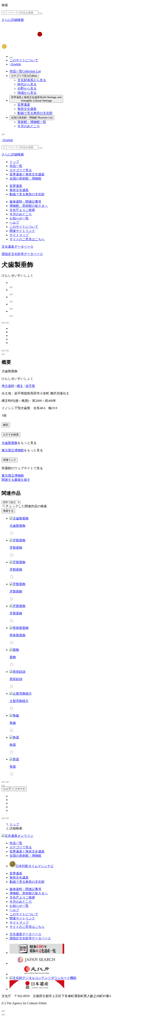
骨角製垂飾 (17, 635)
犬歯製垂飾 (9, 443)
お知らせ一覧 (19, 218)
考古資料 (8, 386)
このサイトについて (24, 60)
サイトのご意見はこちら (27, 239)
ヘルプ (14, 222)
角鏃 (13, 723)
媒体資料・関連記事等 (25, 201)
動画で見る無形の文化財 (34, 113)
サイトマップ (19, 235)
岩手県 (30, 386)
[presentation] (3, 506)
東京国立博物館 (13, 450)
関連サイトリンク (22, 231)
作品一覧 (25, 71)
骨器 (13, 766)
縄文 (20, 386)
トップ (14, 161)
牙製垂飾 (16, 547)
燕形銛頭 (16, 679)
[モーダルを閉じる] (3, 1011)
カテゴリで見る (24, 75)
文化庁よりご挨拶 (22, 210)
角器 (13, 744)
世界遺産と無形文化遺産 (36, 99)
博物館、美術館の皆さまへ (29, 205)
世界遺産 (23, 104)
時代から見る (27, 84)
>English (15, 64)
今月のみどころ (28, 126)
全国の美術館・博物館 (32, 117)
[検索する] (40, 13)
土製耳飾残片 (19, 701)
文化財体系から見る (31, 80)
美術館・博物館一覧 (31, 122)
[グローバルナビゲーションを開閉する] (3, 134)
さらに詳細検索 (13, 20)
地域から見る (27, 92)
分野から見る (27, 88)
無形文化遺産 (27, 109)
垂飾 (13, 657)
